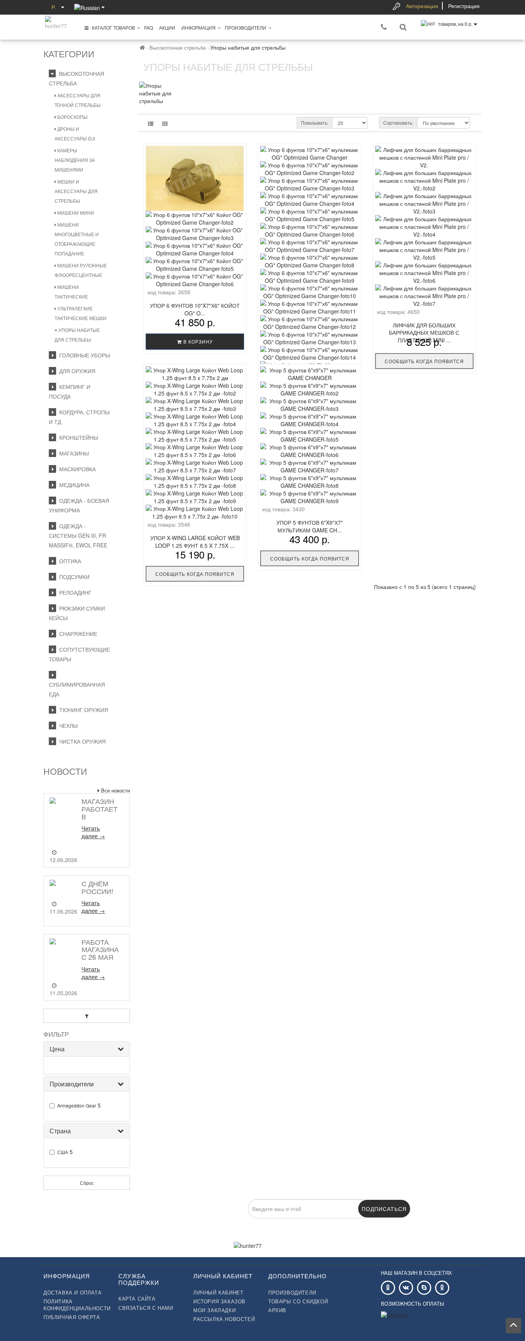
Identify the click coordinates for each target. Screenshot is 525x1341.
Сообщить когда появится (424, 361)
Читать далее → (93, 832)
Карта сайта (137, 1298)
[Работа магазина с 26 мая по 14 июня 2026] (63, 956)
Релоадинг (73, 592)
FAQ (148, 27)
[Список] (150, 123)
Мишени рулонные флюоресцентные (81, 270)
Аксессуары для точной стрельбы (78, 100)
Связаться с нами (145, 1307)
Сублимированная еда (77, 684)
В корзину (197, 341)
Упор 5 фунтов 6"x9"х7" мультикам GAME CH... (309, 526)
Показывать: (314, 122)
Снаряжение (76, 633)
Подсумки (73, 576)
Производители (245, 27)
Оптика (68, 561)
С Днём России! (97, 887)
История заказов (219, 1301)
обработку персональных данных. (276, 1222)
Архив (277, 1310)
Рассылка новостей (224, 1319)
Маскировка (76, 469)
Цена (57, 1048)
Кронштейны (77, 437)
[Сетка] (165, 123)
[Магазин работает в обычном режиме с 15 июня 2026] (63, 820)
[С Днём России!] (63, 887)
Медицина (73, 485)
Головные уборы (83, 355)
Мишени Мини (75, 212)
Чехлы (67, 725)
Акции (167, 27)
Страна (60, 1130)
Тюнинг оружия (82, 710)
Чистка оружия (81, 741)
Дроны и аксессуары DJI (75, 133)
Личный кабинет (218, 1292)
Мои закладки (214, 1310)
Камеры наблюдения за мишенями (75, 160)
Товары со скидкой (298, 1301)
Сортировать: (398, 122)
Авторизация (422, 6)
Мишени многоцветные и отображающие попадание (77, 239)
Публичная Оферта (71, 1317)
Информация (198, 27)
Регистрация (464, 6)
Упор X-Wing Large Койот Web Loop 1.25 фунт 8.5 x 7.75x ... (195, 541)
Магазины (72, 453)
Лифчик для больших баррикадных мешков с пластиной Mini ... (424, 332)
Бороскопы (72, 116)
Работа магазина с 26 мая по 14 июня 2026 (101, 957)
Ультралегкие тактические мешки (80, 313)
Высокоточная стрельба (178, 47)
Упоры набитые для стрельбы (77, 335)
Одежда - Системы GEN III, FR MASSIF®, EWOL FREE (78, 535)
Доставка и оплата (72, 1292)
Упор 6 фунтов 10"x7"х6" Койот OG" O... (195, 309)
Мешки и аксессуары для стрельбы (76, 191)
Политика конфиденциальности (75, 1305)
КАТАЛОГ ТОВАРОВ (111, 27)
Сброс (87, 1182)
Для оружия (75, 371)
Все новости (115, 790)
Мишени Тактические (71, 292)
